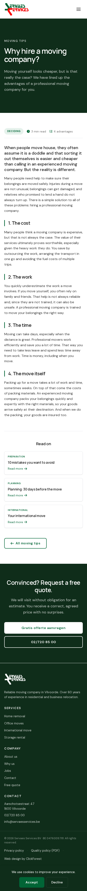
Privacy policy (14, 850)
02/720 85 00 (43, 642)
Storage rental (14, 737)
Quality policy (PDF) (45, 850)
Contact (10, 778)
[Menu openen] (78, 9)
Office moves (14, 723)
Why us (9, 764)
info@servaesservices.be (22, 822)
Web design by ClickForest (23, 859)
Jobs (7, 771)
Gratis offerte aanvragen (43, 628)
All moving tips (28, 543)
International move (17, 730)
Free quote (12, 785)
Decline (57, 882)
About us (10, 757)
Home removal (14, 716)
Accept (32, 882)
